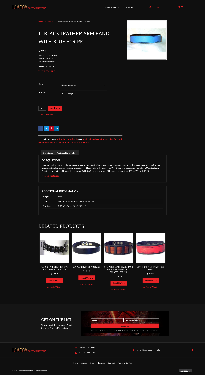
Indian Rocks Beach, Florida (148, 350)
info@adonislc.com (87, 347)
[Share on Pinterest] (51, 128)
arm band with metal (100, 139)
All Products (49, 22)
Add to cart (55, 108)
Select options (55, 280)
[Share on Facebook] (40, 128)
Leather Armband (81, 142)
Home (107, 7)
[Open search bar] (158, 7)
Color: (41, 84)
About (113, 7)
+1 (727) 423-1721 (87, 352)
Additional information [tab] (67, 153)
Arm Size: (42, 92)
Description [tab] (48, 153)
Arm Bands (73, 139)
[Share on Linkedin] (56, 128)
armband (53, 142)
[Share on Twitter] (46, 128)
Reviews (101, 363)
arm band (87, 139)
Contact (129, 7)
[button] (150, 7)
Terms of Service (125, 363)
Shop (120, 7)
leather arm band (65, 142)
